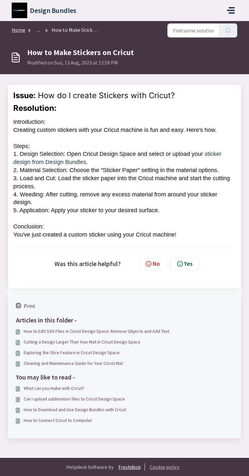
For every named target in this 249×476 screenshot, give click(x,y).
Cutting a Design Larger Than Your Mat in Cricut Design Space (82, 342)
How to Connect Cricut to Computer (58, 420)
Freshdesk (129, 467)
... (38, 30)
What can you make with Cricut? (54, 388)
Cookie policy (164, 467)
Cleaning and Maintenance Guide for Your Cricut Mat (73, 363)
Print (29, 306)
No (156, 263)
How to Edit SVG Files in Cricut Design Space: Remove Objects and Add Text (96, 331)
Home (18, 30)
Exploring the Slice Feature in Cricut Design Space (72, 352)
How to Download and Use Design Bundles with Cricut (75, 409)
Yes (188, 263)
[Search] (228, 30)
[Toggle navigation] (230, 10)
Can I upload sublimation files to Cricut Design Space (74, 399)
